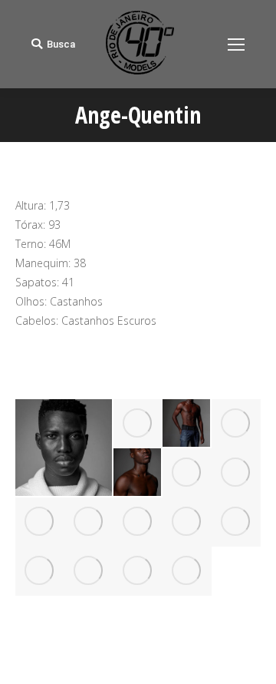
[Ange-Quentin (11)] (236, 522)
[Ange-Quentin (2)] (187, 423)
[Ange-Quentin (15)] (187, 571)
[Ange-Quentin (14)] (138, 571)
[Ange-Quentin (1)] (138, 423)
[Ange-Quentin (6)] (236, 472)
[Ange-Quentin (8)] (88, 522)
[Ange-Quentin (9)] (138, 522)
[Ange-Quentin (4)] (138, 472)
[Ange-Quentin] (64, 447)
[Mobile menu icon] (236, 44)
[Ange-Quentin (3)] (236, 423)
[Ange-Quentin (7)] (39, 522)
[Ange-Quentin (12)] (39, 571)
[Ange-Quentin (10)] (187, 522)
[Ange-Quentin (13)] (88, 571)
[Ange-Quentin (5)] (187, 472)
